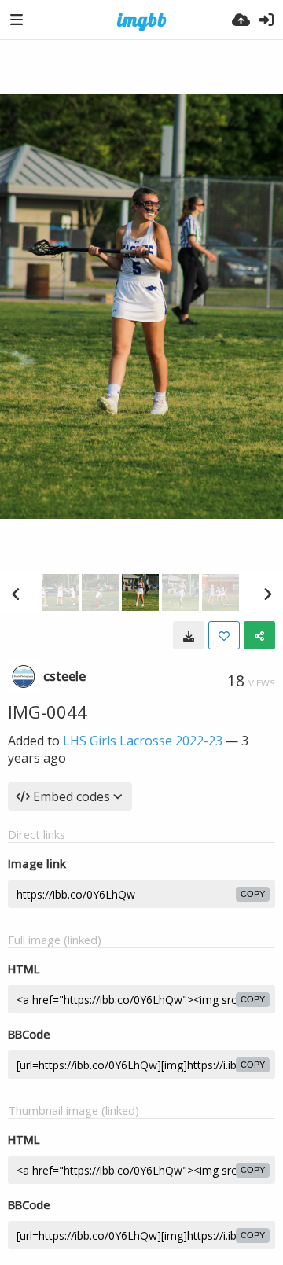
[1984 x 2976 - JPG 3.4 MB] (188, 635)
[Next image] (267, 593)
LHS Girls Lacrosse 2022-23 (142, 740)
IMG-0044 (47, 711)
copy (253, 894)
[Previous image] (15, 593)
